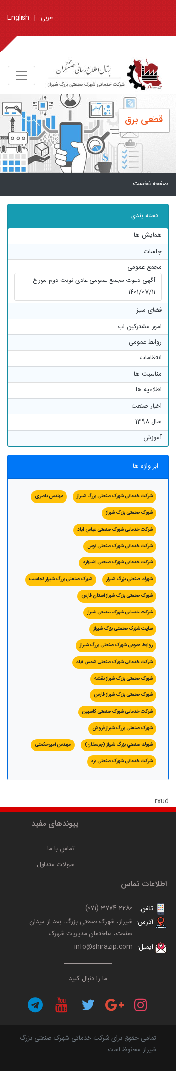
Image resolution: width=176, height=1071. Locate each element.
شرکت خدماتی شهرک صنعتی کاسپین (117, 711)
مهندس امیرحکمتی (53, 745)
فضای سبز (149, 310)
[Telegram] (35, 1005)
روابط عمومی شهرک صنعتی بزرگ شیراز (116, 645)
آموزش (152, 438)
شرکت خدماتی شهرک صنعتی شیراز (120, 612)
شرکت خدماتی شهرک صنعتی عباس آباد (115, 530)
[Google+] (114, 1005)
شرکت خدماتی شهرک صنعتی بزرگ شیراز (115, 496)
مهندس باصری (49, 496)
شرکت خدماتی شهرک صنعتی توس (120, 546)
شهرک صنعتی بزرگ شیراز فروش (122, 728)
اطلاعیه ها (149, 389)
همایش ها (148, 235)
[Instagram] (141, 1005)
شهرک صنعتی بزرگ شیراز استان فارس (117, 596)
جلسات (153, 251)
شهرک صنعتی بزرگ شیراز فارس (123, 695)
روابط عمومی (145, 342)
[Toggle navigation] (21, 75)
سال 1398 (148, 421)
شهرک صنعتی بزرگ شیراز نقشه (123, 679)
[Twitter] (88, 1005)
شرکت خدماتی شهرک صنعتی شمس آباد (114, 662)
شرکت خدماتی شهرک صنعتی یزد (122, 761)
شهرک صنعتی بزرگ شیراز (129, 513)
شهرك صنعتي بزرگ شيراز (129, 579)
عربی (47, 17)
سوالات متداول (56, 864)
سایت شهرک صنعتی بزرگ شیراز (123, 629)
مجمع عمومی (144, 267)
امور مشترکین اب (140, 326)
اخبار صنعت (147, 406)
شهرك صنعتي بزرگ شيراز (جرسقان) (119, 745)
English (18, 17)
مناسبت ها (148, 374)
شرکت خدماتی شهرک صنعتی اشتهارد (118, 562)
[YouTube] (61, 1005)
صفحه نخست (150, 183)
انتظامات (151, 358)
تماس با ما (61, 848)
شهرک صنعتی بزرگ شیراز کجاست (60, 579)
